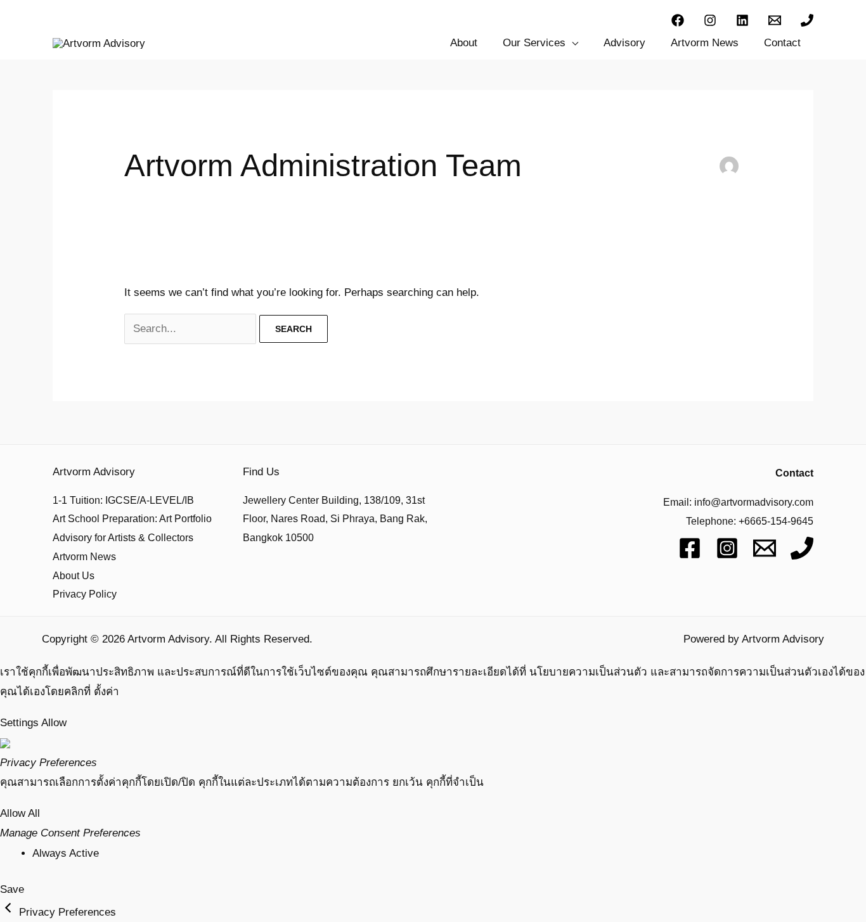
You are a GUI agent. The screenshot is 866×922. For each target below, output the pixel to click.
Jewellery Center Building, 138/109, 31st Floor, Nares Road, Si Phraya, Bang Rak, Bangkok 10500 (335, 519)
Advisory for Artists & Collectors (123, 537)
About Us (73, 575)
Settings (19, 723)
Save (12, 889)
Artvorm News (705, 43)
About (463, 43)
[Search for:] (191, 329)
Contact (782, 43)
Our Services (534, 43)
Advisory (624, 43)
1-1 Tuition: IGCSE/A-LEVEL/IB (123, 500)
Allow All (20, 813)
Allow (54, 723)
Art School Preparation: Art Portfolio (132, 518)
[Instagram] (710, 20)
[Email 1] (774, 20)
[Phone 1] (807, 20)
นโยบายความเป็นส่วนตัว (588, 672)
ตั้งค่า (106, 692)
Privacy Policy (85, 594)
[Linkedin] (742, 20)
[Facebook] (677, 20)
